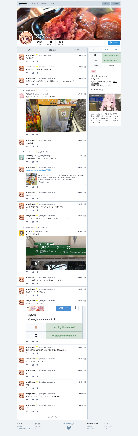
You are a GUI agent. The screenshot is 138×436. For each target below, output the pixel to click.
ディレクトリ (34, 4)
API (36, 428)
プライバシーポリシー (23, 428)
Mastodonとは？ (69, 424)
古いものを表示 (52, 417)
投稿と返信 (52, 50)
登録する (115, 4)
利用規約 (19, 426)
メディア (76, 50)
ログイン (106, 4)
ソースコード (108, 426)
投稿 (29, 50)
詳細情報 (44, 4)
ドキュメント (39, 426)
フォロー (115, 43)
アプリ (52, 4)
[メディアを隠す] (27, 100)
